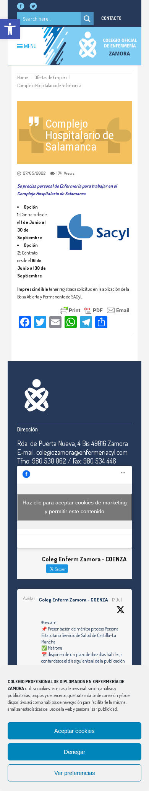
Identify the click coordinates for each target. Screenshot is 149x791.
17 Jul (117, 600)
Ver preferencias (74, 773)
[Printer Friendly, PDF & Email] (95, 309)
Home (22, 77)
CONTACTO (111, 18)
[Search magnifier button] (87, 18)
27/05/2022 (34, 173)
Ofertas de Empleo (50, 77)
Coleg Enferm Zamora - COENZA (73, 599)
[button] (10, 29)
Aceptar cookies (74, 731)
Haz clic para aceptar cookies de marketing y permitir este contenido (75, 506)
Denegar (74, 752)
